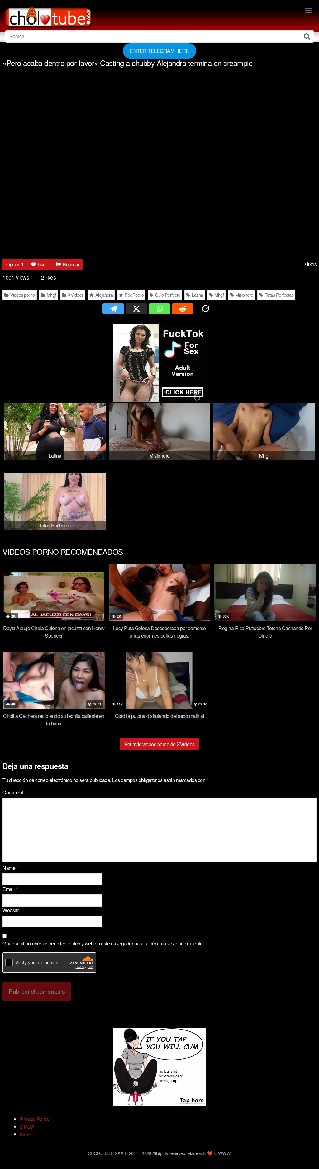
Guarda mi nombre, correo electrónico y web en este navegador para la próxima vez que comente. (103, 943)
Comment (12, 792)
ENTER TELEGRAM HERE (159, 50)
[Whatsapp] (159, 308)
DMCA (27, 1126)
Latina (197, 294)
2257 (25, 1134)
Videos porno (22, 294)
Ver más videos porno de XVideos (159, 744)
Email (9, 889)
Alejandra (103, 294)
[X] (136, 308)
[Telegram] (113, 308)
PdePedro (134, 294)
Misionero (243, 294)
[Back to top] (302, 1149)
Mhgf (50, 294)
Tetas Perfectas (278, 294)
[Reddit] (182, 308)
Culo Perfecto (167, 294)
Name (10, 867)
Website (11, 910)
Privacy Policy (34, 1119)
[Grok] (206, 308)
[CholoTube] (48, 16)
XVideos (75, 294)
